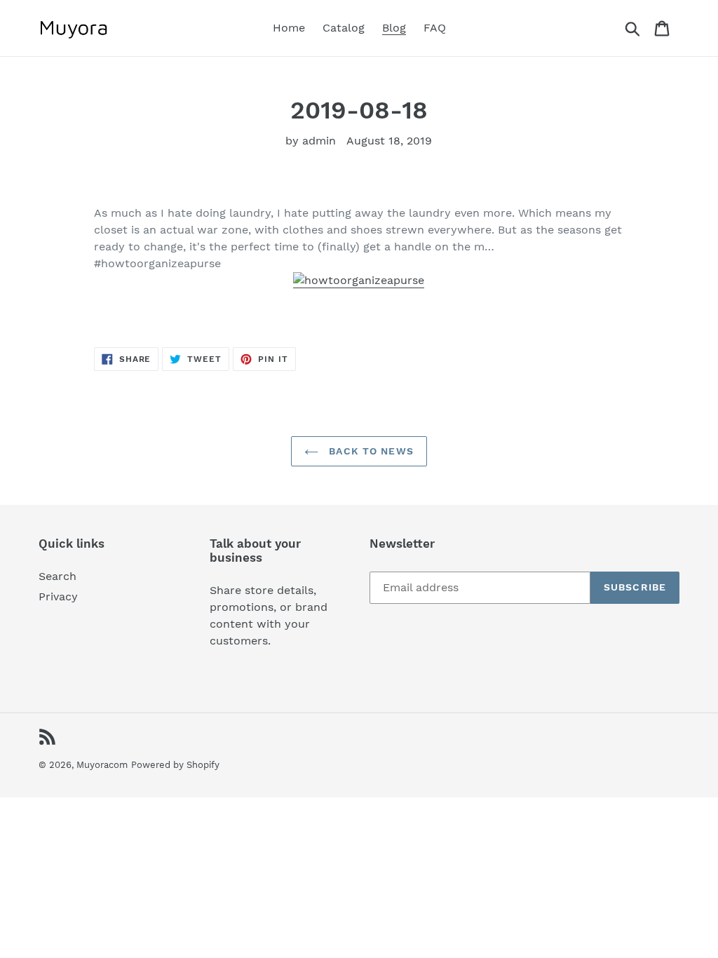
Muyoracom (102, 765)
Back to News (369, 451)
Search (57, 576)
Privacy (58, 596)
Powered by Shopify (175, 765)
